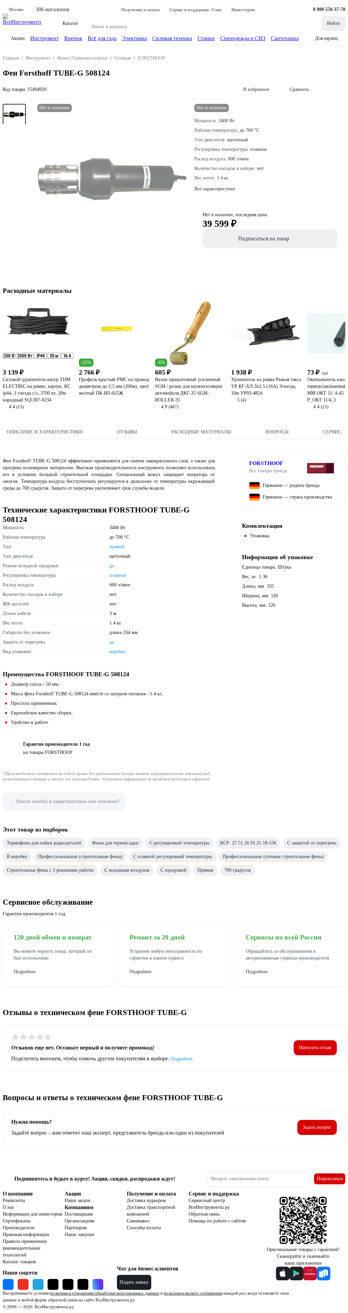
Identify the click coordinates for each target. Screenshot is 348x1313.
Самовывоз (138, 1220)
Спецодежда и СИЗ (242, 38)
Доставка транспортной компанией (151, 1211)
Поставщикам (79, 1214)
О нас (8, 1207)
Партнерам (76, 1227)
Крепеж (73, 38)
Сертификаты (16, 1220)
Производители (19, 1227)
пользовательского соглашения (193, 1293)
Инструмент (44, 38)
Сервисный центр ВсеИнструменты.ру (209, 1204)
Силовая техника (172, 38)
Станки (206, 38)
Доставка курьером (146, 1200)
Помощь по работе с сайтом (217, 1220)
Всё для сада (102, 38)
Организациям (79, 1220)
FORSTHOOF (266, 463)
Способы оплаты (144, 1227)
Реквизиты (14, 1200)
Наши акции (77, 1200)
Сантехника (285, 38)
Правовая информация (26, 1234)
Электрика (134, 38)
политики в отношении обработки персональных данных (104, 1293)
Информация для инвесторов (32, 1214)
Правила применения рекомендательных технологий (25, 1248)
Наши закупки (79, 1234)
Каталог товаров (19, 1261)
